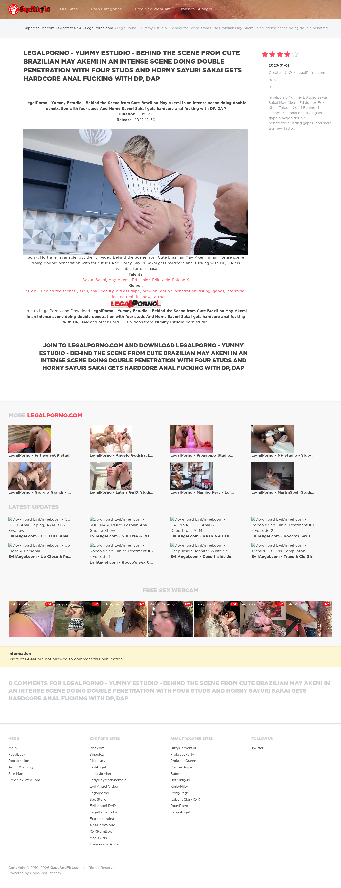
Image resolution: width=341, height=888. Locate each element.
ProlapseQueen (183, 760)
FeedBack (17, 754)
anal (293, 113)
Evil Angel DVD (103, 805)
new (279, 128)
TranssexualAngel (105, 844)
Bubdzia (177, 773)
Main (12, 748)
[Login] (326, 9)
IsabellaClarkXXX (185, 799)
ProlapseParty (182, 754)
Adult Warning (20, 767)
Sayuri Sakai (94, 280)
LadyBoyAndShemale (108, 780)
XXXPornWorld (102, 825)
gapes (308, 123)
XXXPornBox (101, 831)
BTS (285, 113)
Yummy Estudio (303, 97)
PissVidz (97, 748)
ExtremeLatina (102, 818)
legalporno (278, 97)
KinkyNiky (179, 786)
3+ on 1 (32, 291)
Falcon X (286, 107)
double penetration (178, 291)
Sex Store (98, 799)
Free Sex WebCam (152, 9)
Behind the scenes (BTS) (64, 291)
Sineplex (97, 754)
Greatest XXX (280, 72)
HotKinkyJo (180, 780)
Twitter (257, 748)
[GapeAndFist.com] (29, 9)
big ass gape (128, 291)
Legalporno (99, 793)
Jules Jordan (100, 773)
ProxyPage (179, 793)
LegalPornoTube (104, 812)
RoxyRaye (179, 805)
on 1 (298, 107)
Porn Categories (106, 9)
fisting (296, 123)
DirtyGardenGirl (183, 748)
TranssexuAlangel (195, 9)
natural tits (130, 297)
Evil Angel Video (104, 786)
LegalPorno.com (310, 72)
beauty (304, 113)
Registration (18, 760)
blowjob (285, 118)
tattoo (289, 128)
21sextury (97, 760)
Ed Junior (307, 102)
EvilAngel (98, 767)
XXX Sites (68, 9)
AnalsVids (98, 838)
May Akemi (288, 102)
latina (112, 297)
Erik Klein (161, 280)
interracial (323, 123)
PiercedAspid (181, 767)
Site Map (15, 773)
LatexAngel (180, 812)
